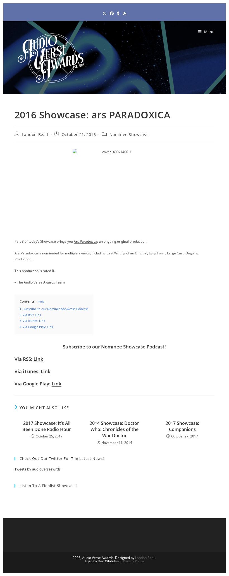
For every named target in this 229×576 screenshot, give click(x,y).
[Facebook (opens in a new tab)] (111, 13)
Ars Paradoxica (85, 241)
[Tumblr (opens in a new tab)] (118, 13)
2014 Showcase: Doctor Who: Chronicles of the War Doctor (114, 429)
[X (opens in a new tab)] (104, 13)
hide (41, 301)
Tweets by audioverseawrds (38, 469)
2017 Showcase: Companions (182, 426)
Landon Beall (35, 134)
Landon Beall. (145, 557)
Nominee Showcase (129, 134)
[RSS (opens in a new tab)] (124, 13)
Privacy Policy (133, 561)
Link (38, 359)
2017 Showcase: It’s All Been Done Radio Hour (46, 426)
